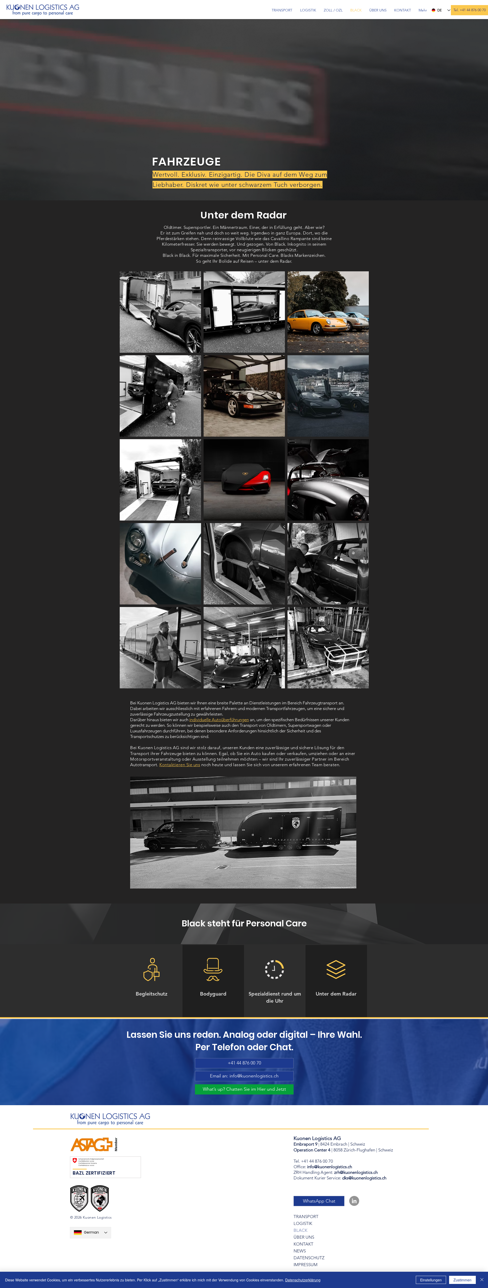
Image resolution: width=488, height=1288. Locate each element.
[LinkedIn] (354, 1201)
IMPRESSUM (305, 1264)
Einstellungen (431, 1279)
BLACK (300, 1230)
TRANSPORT (306, 1216)
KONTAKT (303, 1244)
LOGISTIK (303, 1223)
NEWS (300, 1250)
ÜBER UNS (304, 1237)
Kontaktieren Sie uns (179, 764)
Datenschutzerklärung (303, 1279)
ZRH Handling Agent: (336, 1172)
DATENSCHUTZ (309, 1257)
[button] (469, 10)
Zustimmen (462, 1279)
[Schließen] (482, 1280)
